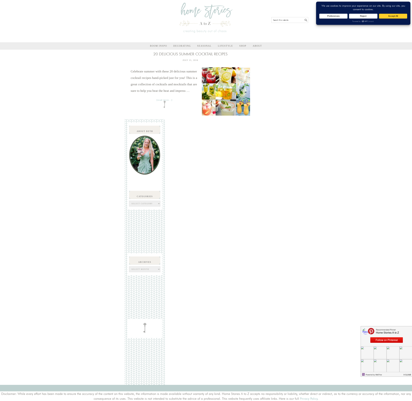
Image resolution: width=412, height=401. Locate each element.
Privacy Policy (309, 399)
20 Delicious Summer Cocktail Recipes (190, 54)
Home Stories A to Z (206, 18)
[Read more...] (164, 100)
